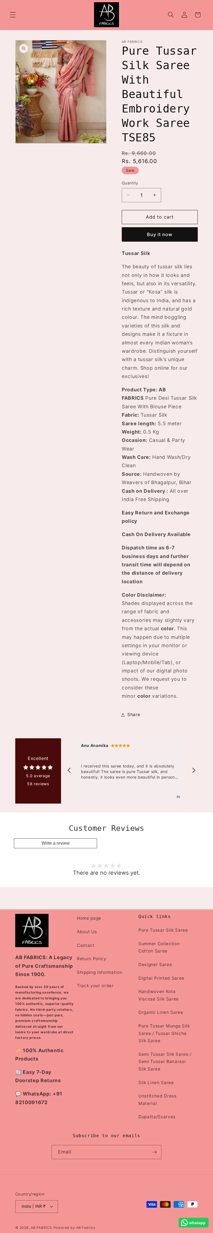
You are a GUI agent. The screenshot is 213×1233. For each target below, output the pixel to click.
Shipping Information (99, 972)
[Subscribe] (154, 1152)
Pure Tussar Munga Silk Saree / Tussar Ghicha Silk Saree (164, 1033)
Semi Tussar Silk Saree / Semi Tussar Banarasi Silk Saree (164, 1062)
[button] (12, 14)
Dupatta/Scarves (157, 1116)
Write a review (56, 843)
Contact (86, 945)
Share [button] (133, 714)
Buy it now (160, 234)
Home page (89, 918)
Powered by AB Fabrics (74, 1228)
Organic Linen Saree (160, 1012)
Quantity (130, 183)
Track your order (95, 985)
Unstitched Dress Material (157, 1099)
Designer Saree (155, 964)
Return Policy (91, 958)
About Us (87, 931)
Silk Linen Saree (156, 1082)
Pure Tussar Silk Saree (163, 930)
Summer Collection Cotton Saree (159, 947)
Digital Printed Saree (161, 978)
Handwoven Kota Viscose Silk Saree (158, 995)
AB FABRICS (41, 1228)
